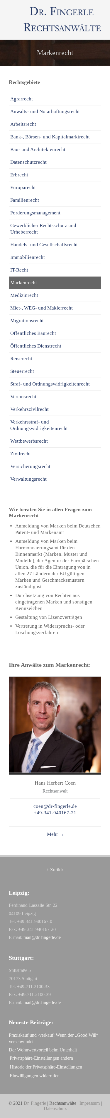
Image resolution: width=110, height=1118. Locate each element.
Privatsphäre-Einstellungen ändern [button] (41, 1058)
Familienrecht (24, 200)
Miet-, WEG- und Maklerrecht (41, 308)
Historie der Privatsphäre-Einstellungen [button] (46, 1066)
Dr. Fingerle (35, 1103)
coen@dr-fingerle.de (55, 806)
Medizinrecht (24, 295)
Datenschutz (55, 1108)
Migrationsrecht (27, 320)
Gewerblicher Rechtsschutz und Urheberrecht (43, 229)
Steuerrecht (22, 371)
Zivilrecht (20, 454)
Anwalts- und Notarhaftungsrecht (45, 111)
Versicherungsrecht (30, 466)
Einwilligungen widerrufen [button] (35, 1075)
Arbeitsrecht (23, 124)
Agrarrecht (21, 99)
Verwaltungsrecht (28, 479)
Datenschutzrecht (28, 162)
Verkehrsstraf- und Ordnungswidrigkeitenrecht (39, 425)
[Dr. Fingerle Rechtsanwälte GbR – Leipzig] (62, 19)
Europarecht (23, 187)
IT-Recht (19, 270)
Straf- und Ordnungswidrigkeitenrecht (50, 384)
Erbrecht (19, 175)
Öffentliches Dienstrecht (35, 346)
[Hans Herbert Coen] (55, 771)
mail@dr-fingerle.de (42, 937)
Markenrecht (23, 282)
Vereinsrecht (23, 396)
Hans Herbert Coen (55, 783)
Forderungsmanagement (35, 213)
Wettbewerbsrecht (29, 441)
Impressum (89, 1103)
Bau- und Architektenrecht (37, 149)
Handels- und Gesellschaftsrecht (44, 244)
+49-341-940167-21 (55, 813)
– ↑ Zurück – (55, 869)
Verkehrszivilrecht (29, 409)
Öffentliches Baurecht (33, 333)
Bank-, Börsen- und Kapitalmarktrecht (50, 137)
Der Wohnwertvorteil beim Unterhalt (43, 1049)
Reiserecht (21, 358)
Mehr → (55, 834)
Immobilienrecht (27, 257)
